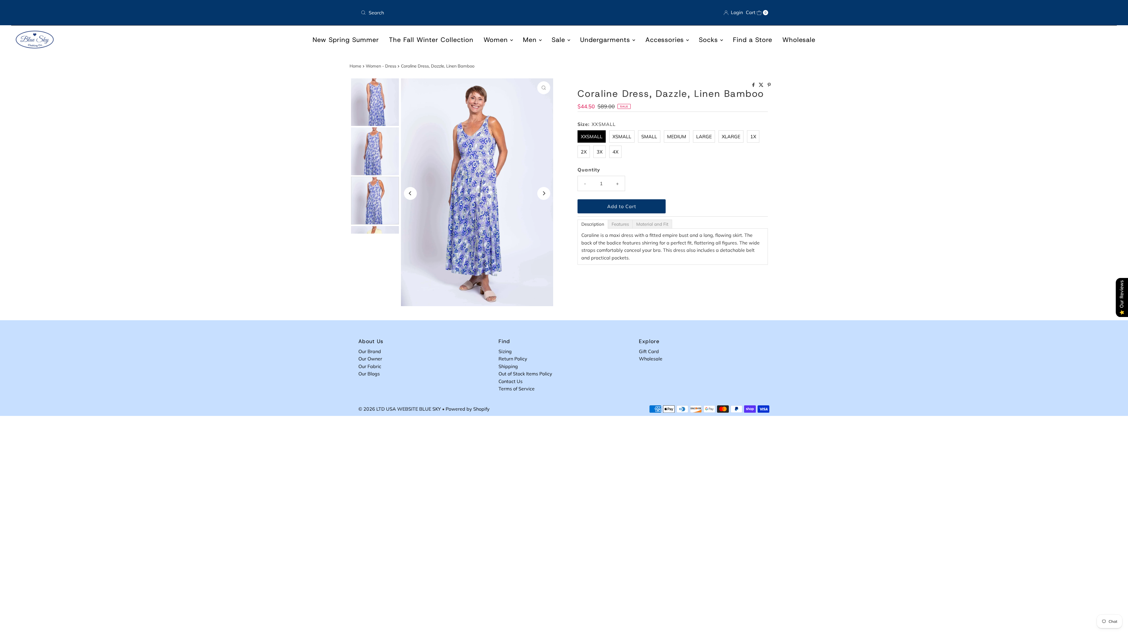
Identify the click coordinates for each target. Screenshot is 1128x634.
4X (615, 152)
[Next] (543, 193)
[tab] (593, 224)
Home (355, 66)
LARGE (704, 136)
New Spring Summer (346, 40)
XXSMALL (591, 136)
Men (531, 40)
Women (497, 40)
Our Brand (369, 351)
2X (584, 152)
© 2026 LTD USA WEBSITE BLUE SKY (399, 409)
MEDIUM (676, 136)
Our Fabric (369, 366)
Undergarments (606, 40)
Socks (709, 40)
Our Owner (370, 359)
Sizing (505, 351)
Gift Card (649, 351)
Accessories (665, 40)
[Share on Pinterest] (769, 85)
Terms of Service (516, 389)
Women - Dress (381, 66)
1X (753, 136)
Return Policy (512, 359)
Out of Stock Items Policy (525, 374)
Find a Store (752, 40)
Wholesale (798, 40)
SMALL (649, 136)
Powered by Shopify (468, 409)
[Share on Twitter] (762, 85)
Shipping (508, 366)
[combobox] (460, 12)
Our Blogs (369, 374)
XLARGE (731, 136)
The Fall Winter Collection (431, 40)
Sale (560, 40)
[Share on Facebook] (754, 85)
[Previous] (410, 193)
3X (599, 152)
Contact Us (510, 381)
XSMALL (621, 136)
